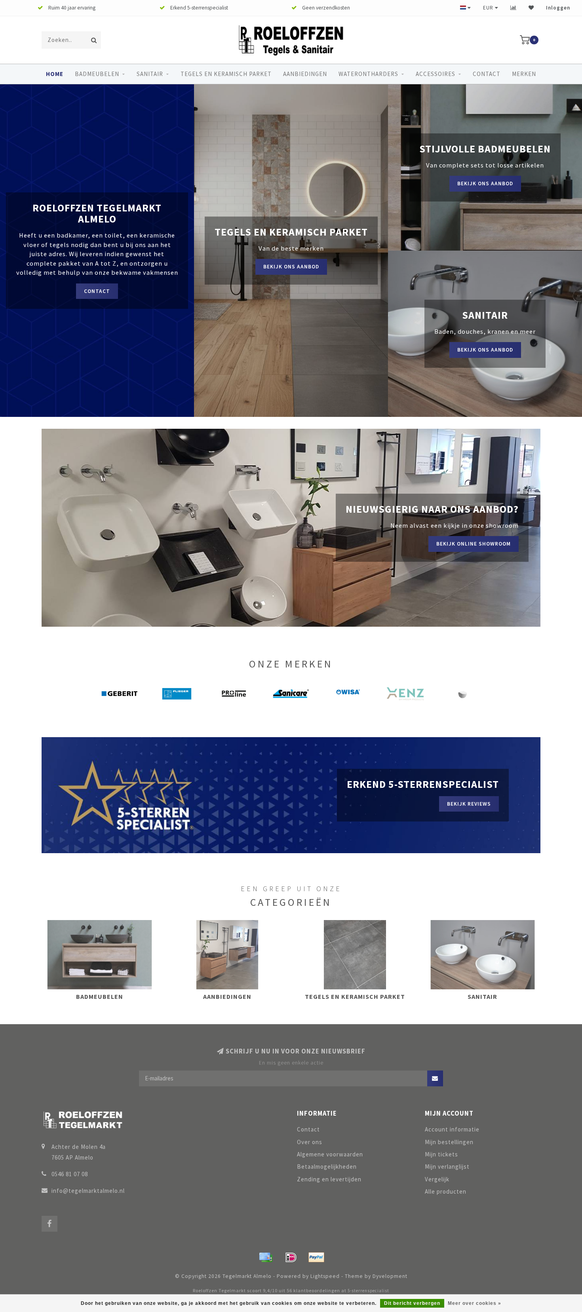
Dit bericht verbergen (412, 1303)
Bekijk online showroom (473, 543)
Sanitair (150, 74)
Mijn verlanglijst (447, 1166)
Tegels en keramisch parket (226, 74)
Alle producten (445, 1191)
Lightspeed (325, 1276)
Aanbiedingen (305, 74)
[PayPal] (316, 1257)
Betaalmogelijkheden (327, 1166)
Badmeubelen (97, 74)
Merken (524, 74)
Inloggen (558, 7)
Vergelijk (437, 1179)
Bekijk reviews (469, 804)
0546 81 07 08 (69, 1174)
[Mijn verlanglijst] (531, 7)
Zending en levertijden (329, 1179)
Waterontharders (368, 74)
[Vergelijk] (513, 7)
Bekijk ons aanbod (291, 266)
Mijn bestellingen (449, 1142)
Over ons (309, 1142)
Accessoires (435, 74)
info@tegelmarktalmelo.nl (88, 1190)
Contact (486, 74)
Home (54, 74)
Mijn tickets (441, 1154)
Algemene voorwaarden (330, 1154)
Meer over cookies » (474, 1303)
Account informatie (452, 1129)
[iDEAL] (291, 1257)
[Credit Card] (266, 1257)
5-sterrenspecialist (368, 1290)
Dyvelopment (390, 1276)
